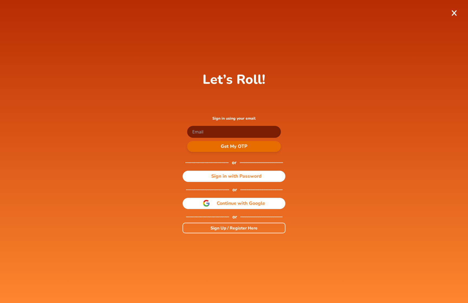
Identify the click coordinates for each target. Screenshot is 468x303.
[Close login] (454, 13)
